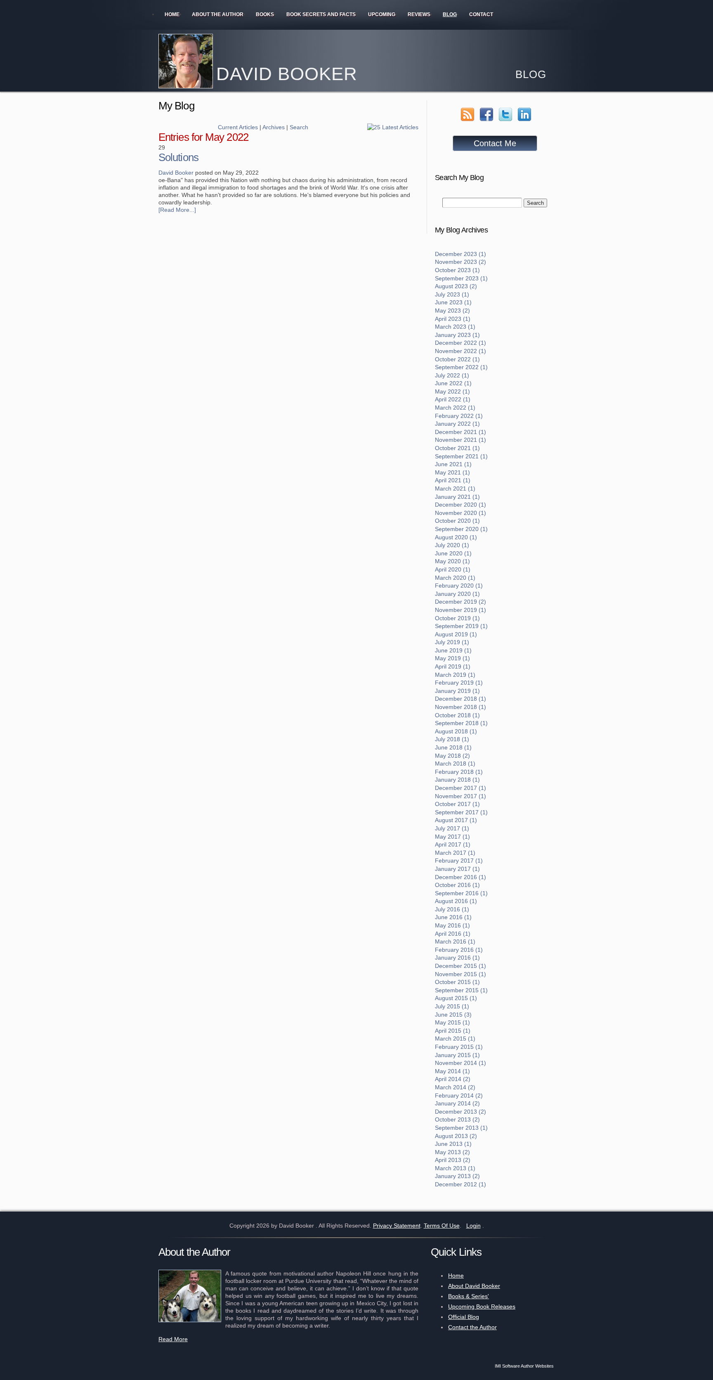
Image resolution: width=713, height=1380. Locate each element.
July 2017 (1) (452, 828)
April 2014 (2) (452, 1079)
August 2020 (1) (456, 537)
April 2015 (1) (452, 1030)
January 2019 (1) (457, 691)
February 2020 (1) (459, 585)
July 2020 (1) (452, 545)
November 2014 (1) (460, 1063)
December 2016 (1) (460, 877)
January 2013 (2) (457, 1176)
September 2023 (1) (461, 278)
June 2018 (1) (453, 747)
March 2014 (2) (455, 1087)
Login (473, 1225)
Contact (481, 14)
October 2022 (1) (457, 359)
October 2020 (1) (457, 520)
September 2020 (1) (461, 529)
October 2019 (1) (457, 618)
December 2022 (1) (460, 342)
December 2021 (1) (460, 432)
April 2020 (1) (452, 569)
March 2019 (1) (455, 674)
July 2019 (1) (452, 642)
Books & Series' (468, 1296)
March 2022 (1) (455, 407)
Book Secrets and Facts (321, 14)
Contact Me (495, 143)
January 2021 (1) (457, 496)
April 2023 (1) (452, 318)
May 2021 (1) (452, 472)
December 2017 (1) (460, 788)
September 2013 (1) (461, 1127)
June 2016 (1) (453, 917)
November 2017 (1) (460, 796)
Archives (273, 127)
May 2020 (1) (452, 561)
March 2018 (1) (455, 763)
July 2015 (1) (452, 1006)
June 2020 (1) (453, 553)
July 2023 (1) (452, 294)
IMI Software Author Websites (524, 1365)
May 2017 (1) (452, 836)
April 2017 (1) (452, 844)
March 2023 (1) (455, 326)
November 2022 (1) (460, 351)
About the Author (217, 14)
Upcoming (381, 14)
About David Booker (474, 1286)
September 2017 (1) (461, 812)
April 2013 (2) (452, 1160)
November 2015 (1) (460, 974)
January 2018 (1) (457, 779)
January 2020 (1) (457, 593)
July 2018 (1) (452, 739)
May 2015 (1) (452, 1022)
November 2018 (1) (460, 707)
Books (265, 14)
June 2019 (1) (453, 650)
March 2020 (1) (455, 577)
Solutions (178, 157)
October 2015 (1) (457, 982)
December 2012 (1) (460, 1184)
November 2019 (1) (460, 610)
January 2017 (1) (457, 868)
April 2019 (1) (452, 666)
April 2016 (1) (452, 933)
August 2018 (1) (456, 731)
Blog (450, 14)
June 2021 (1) (453, 464)
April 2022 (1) (452, 399)
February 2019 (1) (459, 682)
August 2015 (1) (456, 998)
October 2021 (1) (457, 448)
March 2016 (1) (455, 941)
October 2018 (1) (457, 715)
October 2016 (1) (457, 885)
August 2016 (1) (456, 901)
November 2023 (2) (460, 261)
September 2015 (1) (461, 990)
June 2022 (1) (453, 383)
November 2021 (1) (460, 439)
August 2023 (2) (456, 286)
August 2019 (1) (456, 634)
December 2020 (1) (460, 504)
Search (299, 127)
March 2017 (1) (455, 852)
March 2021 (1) (455, 488)
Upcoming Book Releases (481, 1306)
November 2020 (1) (460, 513)
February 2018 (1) (459, 771)
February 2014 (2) (459, 1095)
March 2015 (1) (455, 1038)
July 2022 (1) (452, 375)
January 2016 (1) (457, 957)
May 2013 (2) (452, 1152)
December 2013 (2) (460, 1111)
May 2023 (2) (452, 310)
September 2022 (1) (461, 367)
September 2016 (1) (461, 893)
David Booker (176, 172)
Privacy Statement (396, 1225)
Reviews (419, 14)
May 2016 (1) (452, 925)
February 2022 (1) (459, 416)
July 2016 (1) (452, 909)
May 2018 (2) (452, 755)
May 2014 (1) (452, 1071)
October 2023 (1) (457, 270)
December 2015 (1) (460, 966)
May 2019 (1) (452, 658)
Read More (173, 1339)
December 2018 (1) (460, 698)
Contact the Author (472, 1327)
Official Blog (463, 1317)
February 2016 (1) (459, 949)
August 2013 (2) (456, 1136)
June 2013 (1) (453, 1144)
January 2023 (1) (457, 335)
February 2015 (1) (459, 1046)
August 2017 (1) (456, 820)
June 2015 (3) (453, 1014)
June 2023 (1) (453, 302)
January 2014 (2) (457, 1103)
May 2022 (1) (452, 391)
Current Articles (238, 127)
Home (172, 14)
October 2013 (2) (457, 1119)
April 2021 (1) (452, 480)
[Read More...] (177, 209)
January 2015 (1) (457, 1055)
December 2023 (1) (460, 254)
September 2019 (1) (461, 626)
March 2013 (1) (455, 1168)
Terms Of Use (442, 1225)
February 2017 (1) (459, 860)
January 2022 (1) (457, 423)
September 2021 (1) (461, 456)
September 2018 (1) (461, 723)
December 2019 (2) (460, 601)
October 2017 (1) (457, 804)
